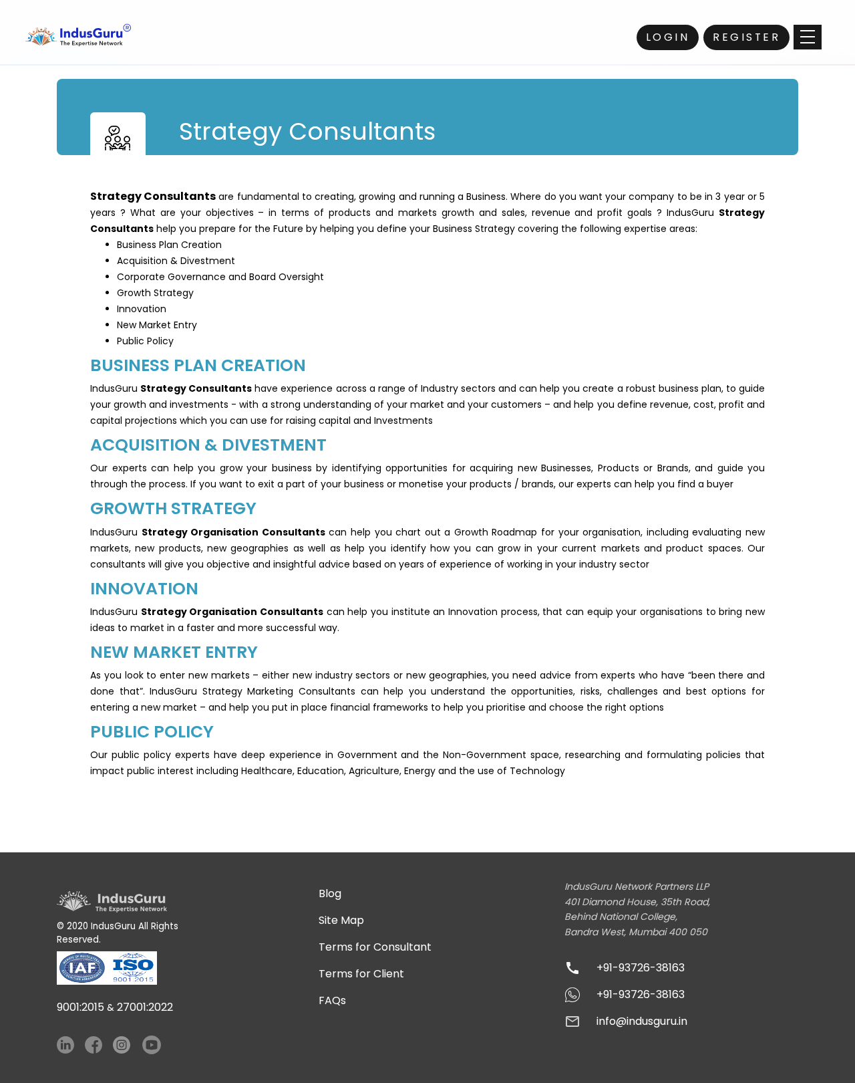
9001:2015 (80, 1007)
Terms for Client (361, 973)
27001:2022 (145, 1007)
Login (668, 37)
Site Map (341, 920)
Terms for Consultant (375, 947)
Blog (330, 893)
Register (746, 37)
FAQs (332, 1000)
